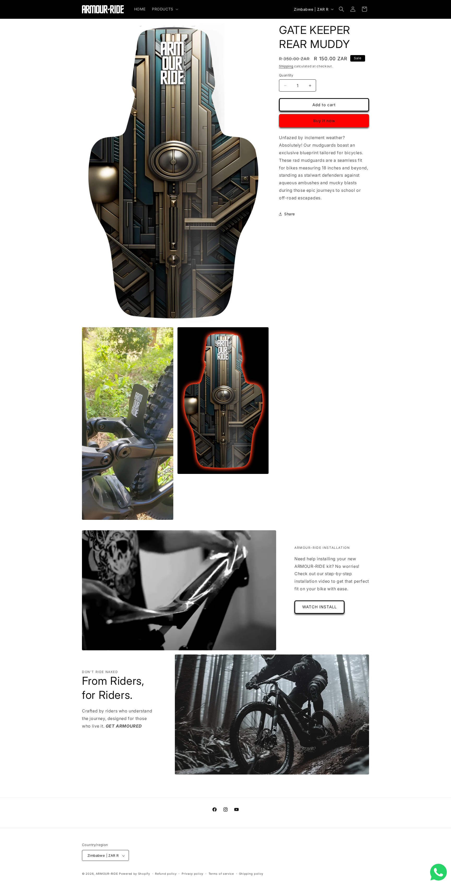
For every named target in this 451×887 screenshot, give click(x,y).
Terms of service (221, 874)
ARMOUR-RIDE (107, 874)
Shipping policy (251, 874)
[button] (164, 9)
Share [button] (289, 214)
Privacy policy (192, 874)
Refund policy (165, 874)
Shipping (286, 66)
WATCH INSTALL (319, 606)
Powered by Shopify (134, 874)
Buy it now (324, 120)
